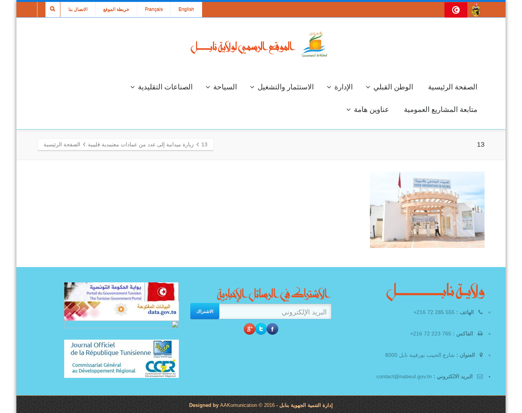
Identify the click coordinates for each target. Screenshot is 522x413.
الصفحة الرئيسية (452, 87)
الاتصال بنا (78, 9)
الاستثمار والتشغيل (286, 87)
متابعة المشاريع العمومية (440, 109)
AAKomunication (238, 405)
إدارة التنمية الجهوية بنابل (305, 405)
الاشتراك (204, 311)
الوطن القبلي (393, 87)
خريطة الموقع (116, 9)
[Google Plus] (249, 329)
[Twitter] (261, 329)
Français (154, 9)
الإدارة (343, 87)
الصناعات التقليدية (165, 87)
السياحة (225, 87)
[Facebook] (272, 329)
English (186, 9)
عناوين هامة (371, 109)
